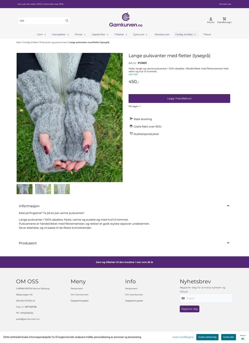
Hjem (19, 42)
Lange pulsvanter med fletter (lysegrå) (89, 42)
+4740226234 (26, 313)
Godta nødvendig (207, 337)
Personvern (77, 288)
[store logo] (125, 20)
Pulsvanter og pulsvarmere (54, 42)
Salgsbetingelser (80, 300)
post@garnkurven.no (27, 319)
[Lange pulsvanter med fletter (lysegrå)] (70, 117)
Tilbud (207, 34)
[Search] (67, 20)
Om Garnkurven (80, 294)
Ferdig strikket (31, 42)
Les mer (133, 74)
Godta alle (228, 337)
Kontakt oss (225, 4)
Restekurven (162, 34)
